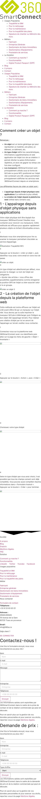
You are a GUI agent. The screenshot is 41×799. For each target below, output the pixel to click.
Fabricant (13, 42)
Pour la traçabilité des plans (20, 31)
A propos (8, 68)
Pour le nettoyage (16, 26)
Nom (2, 653)
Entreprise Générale (17, 44)
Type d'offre (5, 767)
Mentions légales (28, 720)
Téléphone (4, 691)
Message (3, 668)
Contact (7, 71)
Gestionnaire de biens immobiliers (23, 47)
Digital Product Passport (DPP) (22, 63)
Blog (6, 66)
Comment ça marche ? (18, 58)
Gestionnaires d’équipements (20, 50)
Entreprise (4, 683)
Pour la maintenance (17, 29)
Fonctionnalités (15, 60)
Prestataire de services (18, 52)
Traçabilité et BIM (16, 23)
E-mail (2, 660)
